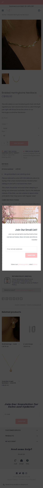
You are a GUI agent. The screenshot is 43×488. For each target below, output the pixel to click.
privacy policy (23, 264)
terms (35, 264)
